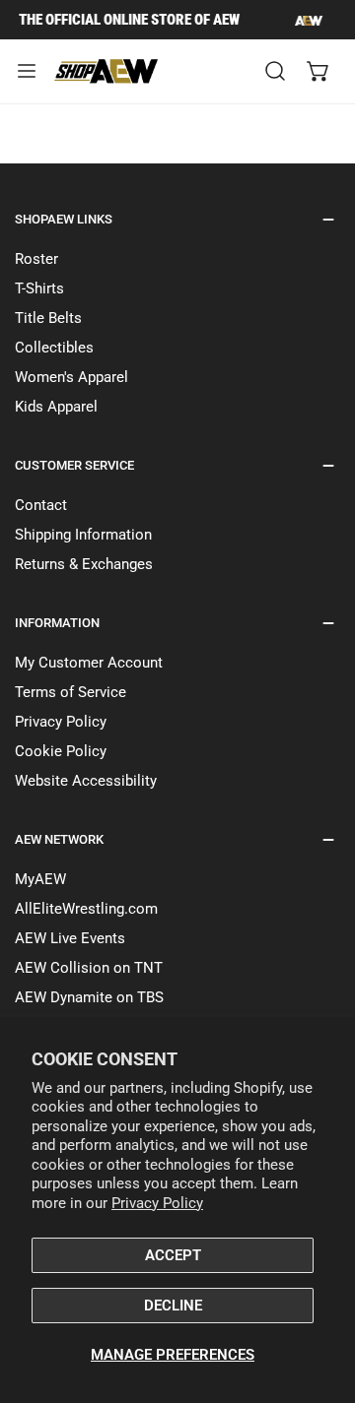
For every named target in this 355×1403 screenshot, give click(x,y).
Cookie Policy (60, 751)
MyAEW (40, 879)
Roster (36, 259)
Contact (41, 505)
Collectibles (54, 347)
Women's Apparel (71, 377)
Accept (173, 1255)
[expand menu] (26, 71)
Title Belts (48, 318)
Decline (173, 1305)
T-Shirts (39, 288)
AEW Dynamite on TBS (89, 997)
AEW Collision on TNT (89, 968)
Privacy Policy (157, 1203)
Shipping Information (83, 534)
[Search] (275, 71)
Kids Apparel (56, 406)
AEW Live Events (70, 938)
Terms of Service (70, 692)
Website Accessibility (86, 781)
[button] (318, 71)
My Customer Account (89, 662)
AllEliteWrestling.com (86, 909)
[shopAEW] (107, 71)
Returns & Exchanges (84, 564)
